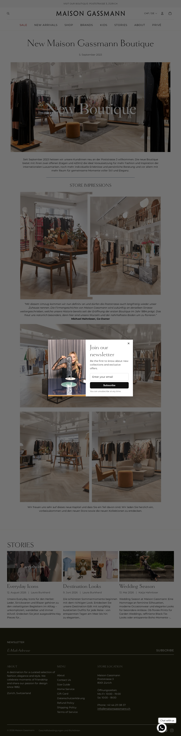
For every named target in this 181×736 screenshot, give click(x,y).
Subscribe (109, 385)
